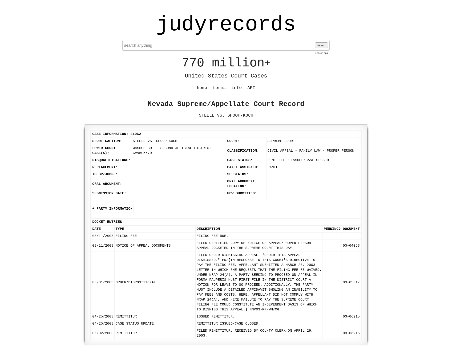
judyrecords (226, 24)
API (251, 87)
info (236, 87)
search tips (321, 53)
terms (219, 87)
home (202, 87)
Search (321, 45)
